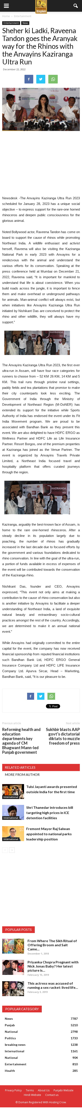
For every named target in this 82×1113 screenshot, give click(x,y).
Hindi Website (32, 1095)
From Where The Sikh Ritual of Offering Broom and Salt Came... (52, 945)
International (10, 797)
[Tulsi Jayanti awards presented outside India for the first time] (13, 791)
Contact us (51, 1095)
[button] (76, 6)
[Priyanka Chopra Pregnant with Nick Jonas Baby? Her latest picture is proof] (13, 967)
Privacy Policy (13, 1090)
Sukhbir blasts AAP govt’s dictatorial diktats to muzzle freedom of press (63, 736)
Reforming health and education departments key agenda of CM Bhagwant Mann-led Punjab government (21, 741)
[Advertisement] (41, 164)
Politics (10, 1038)
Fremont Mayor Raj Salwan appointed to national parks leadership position (49, 834)
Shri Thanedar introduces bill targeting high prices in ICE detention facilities (49, 812)
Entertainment (11, 23)
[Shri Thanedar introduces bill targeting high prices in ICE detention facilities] (13, 812)
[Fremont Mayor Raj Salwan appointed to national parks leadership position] (13, 833)
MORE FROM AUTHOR (22, 774)
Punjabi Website (63, 1090)
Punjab (10, 1025)
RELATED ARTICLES (20, 767)
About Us (43, 1090)
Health (10, 1070)
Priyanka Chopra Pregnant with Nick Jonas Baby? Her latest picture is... (53, 966)
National (11, 1031)
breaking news (15, 1044)
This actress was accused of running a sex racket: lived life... (53, 985)
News (25, 23)
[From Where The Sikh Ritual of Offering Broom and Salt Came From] (13, 946)
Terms (30, 1090)
